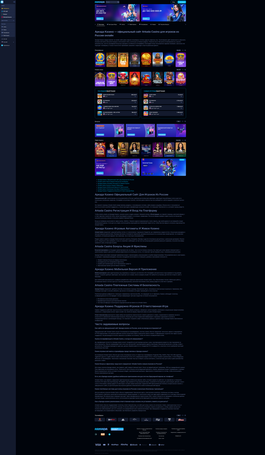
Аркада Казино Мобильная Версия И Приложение (113, 187)
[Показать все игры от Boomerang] (146, 419)
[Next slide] (185, 24)
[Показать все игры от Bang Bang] (181, 419)
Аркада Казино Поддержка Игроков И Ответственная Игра (116, 191)
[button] (135, 19)
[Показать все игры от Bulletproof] (134, 419)
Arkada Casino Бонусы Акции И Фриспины (110, 185)
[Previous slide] (96, 24)
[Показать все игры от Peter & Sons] (169, 419)
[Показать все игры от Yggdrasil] (100, 419)
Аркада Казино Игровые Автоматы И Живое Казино (113, 183)
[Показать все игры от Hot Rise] (158, 419)
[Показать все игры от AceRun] (111, 419)
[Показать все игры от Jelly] (123, 419)
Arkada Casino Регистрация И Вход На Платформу (113, 181)
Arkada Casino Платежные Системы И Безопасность (114, 189)
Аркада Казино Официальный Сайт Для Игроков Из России (116, 179)
